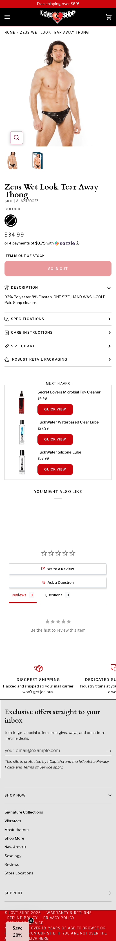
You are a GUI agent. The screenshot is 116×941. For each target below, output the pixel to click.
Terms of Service (37, 767)
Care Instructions (32, 332)
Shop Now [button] (15, 795)
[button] (58, 243)
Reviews (12, 864)
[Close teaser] (31, 920)
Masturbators (17, 829)
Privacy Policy (59, 918)
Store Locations (19, 873)
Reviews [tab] (19, 594)
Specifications (27, 319)
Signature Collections (24, 812)
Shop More (14, 838)
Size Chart (23, 346)
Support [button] (14, 893)
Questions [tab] (54, 594)
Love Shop (19, 913)
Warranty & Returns (69, 913)
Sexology (13, 855)
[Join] (104, 750)
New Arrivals (15, 847)
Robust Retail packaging (39, 359)
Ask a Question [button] (61, 582)
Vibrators (13, 821)
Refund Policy (22, 918)
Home (10, 32)
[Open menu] (13, 17)
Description (24, 287)
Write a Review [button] (60, 568)
